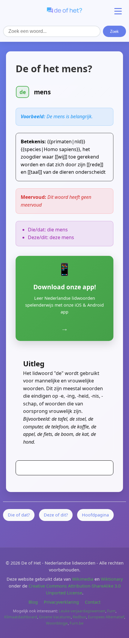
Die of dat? (19, 515)
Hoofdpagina (95, 515)
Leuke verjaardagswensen (82, 611)
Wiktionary (112, 579)
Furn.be (76, 623)
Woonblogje (57, 623)
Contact (92, 602)
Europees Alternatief (106, 616)
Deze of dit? (56, 515)
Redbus (79, 616)
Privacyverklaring (61, 602)
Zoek (114, 31)
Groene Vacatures (55, 616)
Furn (111, 611)
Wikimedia (82, 579)
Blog (33, 602)
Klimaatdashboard (20, 616)
